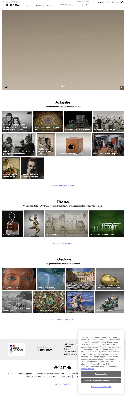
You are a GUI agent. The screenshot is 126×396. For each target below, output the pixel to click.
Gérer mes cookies (63, 384)
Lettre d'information (102, 2)
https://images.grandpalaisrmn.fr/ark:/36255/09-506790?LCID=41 (4, 86)
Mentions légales (25, 374)
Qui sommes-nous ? (72, 344)
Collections (39, 6)
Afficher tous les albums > (63, 243)
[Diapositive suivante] (121, 50)
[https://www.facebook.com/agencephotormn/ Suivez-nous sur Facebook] (69, 368)
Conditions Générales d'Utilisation (50, 374)
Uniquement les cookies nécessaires (101, 380)
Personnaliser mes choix (101, 387)
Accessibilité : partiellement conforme (41, 377)
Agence (29, 6)
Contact (10, 374)
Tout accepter (101, 374)
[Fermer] (121, 333)
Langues (122, 2)
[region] (101, 362)
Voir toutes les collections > (63, 319)
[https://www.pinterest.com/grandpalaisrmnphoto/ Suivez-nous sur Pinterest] (56, 368)
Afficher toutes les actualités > (63, 185)
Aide (113, 2)
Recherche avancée (81, 1)
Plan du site (65, 377)
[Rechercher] (87, 5)
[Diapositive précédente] (5, 50)
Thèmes (50, 6)
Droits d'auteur (70, 351)
